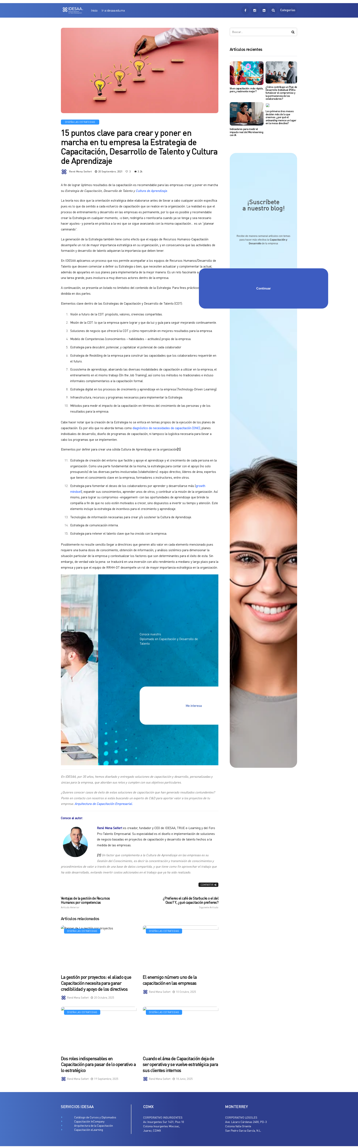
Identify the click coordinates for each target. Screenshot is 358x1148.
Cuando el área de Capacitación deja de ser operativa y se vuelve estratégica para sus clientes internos (180, 1064)
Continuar (263, 288)
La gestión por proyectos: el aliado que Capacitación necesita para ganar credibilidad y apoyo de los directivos (96, 983)
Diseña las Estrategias (80, 122)
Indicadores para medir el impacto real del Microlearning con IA (246, 132)
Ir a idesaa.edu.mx (113, 10)
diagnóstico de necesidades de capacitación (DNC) (166, 428)
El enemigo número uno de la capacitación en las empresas (170, 980)
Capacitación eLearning (88, 1129)
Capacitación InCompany (89, 1121)
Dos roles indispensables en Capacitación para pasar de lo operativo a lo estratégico (98, 1064)
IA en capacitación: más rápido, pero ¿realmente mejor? (246, 90)
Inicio (94, 10)
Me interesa (194, 705)
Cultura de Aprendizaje (151, 191)
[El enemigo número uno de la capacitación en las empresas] (180, 947)
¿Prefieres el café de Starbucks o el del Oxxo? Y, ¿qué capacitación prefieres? (190, 902)
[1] (178, 449)
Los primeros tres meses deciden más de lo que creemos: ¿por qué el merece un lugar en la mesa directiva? (281, 117)
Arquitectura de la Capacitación (93, 1125)
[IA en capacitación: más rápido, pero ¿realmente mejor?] (246, 73)
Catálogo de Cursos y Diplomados (95, 1117)
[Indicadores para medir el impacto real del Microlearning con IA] (246, 114)
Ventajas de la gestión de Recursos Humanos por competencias (85, 902)
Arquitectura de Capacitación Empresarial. (104, 803)
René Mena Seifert (80, 171)
